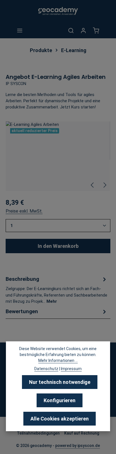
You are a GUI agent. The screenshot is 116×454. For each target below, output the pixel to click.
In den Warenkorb (58, 246)
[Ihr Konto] (83, 30)
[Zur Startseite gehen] (58, 11)
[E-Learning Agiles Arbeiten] (58, 156)
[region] (58, 156)
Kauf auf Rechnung (81, 433)
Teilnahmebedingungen (38, 433)
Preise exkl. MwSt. (24, 211)
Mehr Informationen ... (58, 360)
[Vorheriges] (93, 185)
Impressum (71, 368)
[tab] (57, 289)
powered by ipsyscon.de (77, 445)
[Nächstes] (104, 185)
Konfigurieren (59, 400)
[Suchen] (71, 30)
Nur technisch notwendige (59, 382)
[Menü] (19, 30)
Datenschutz (46, 368)
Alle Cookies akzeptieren (59, 419)
